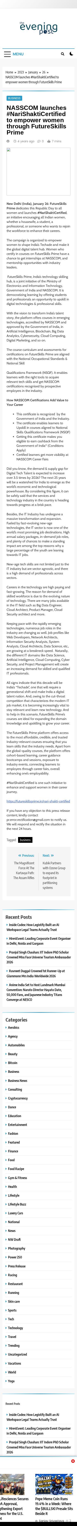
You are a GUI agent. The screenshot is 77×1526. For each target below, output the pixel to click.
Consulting (15, 1089)
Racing (12, 1275)
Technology (15, 1328)
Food (11, 1160)
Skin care (14, 1301)
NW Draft (14, 1239)
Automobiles (16, 1045)
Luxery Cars (15, 1213)
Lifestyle (13, 1195)
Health (12, 1186)
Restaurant (15, 1284)
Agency (13, 1036)
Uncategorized (17, 1354)
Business (14, 98)
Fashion (13, 1133)
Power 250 (15, 1257)
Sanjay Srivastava (51, 1521)
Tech (11, 1319)
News (11, 1230)
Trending (14, 1345)
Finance (13, 1151)
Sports (12, 1310)
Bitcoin (12, 1063)
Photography (16, 1248)
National (14, 1222)
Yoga (11, 1381)
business (25, 840)
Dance (12, 1107)
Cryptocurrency (18, 1098)
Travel (12, 1336)
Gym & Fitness (17, 1178)
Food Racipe (16, 1169)
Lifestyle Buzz (17, 1204)
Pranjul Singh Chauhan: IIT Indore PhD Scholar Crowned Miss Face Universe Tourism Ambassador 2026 (39, 957)
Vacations (14, 1363)
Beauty (12, 1054)
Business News (17, 1080)
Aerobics (13, 1027)
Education (14, 1116)
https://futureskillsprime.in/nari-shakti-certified (38, 801)
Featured (14, 1142)
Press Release (16, 1266)
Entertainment (17, 1124)
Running (13, 1292)
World (12, 1372)
